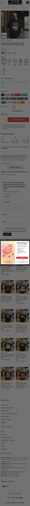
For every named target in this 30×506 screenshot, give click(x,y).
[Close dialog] (28, 241)
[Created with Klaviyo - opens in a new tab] (15, 264)
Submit (22, 257)
